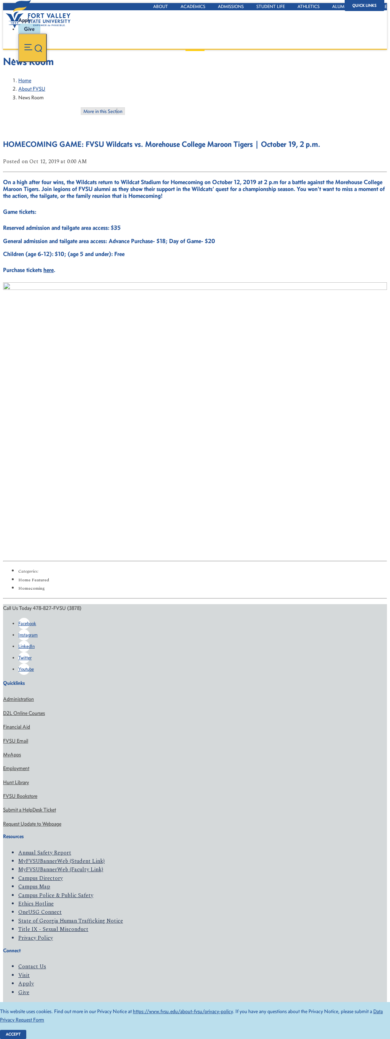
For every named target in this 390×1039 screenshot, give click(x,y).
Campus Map (34, 887)
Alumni (340, 6)
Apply (26, 984)
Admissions (231, 6)
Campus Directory (40, 878)
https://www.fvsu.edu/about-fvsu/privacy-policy (183, 1011)
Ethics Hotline (36, 904)
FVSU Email (15, 741)
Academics (193, 6)
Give (23, 992)
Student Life (270, 6)
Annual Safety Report (44, 853)
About (160, 6)
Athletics (308, 6)
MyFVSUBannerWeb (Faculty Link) (60, 870)
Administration (18, 699)
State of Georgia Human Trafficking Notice (70, 921)
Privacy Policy (35, 938)
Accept (13, 1034)
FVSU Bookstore (20, 796)
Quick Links (364, 5)
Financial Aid (16, 727)
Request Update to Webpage (32, 824)
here (48, 270)
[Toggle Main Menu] (32, 47)
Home (24, 80)
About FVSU (31, 89)
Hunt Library (16, 782)
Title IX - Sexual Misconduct (53, 929)
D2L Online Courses (24, 713)
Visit (24, 975)
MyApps (12, 754)
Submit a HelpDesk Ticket (29, 810)
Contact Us (32, 967)
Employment (16, 768)
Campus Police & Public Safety (55, 895)
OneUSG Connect (40, 912)
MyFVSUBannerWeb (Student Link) (61, 861)
